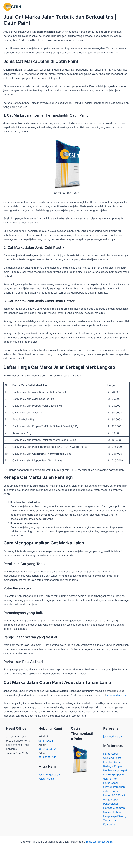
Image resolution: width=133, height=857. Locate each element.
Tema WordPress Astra (99, 841)
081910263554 (47, 749)
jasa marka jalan (116, 695)
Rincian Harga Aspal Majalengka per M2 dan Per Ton (115, 774)
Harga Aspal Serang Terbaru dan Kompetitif (115, 820)
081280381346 (47, 757)
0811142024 (45, 740)
